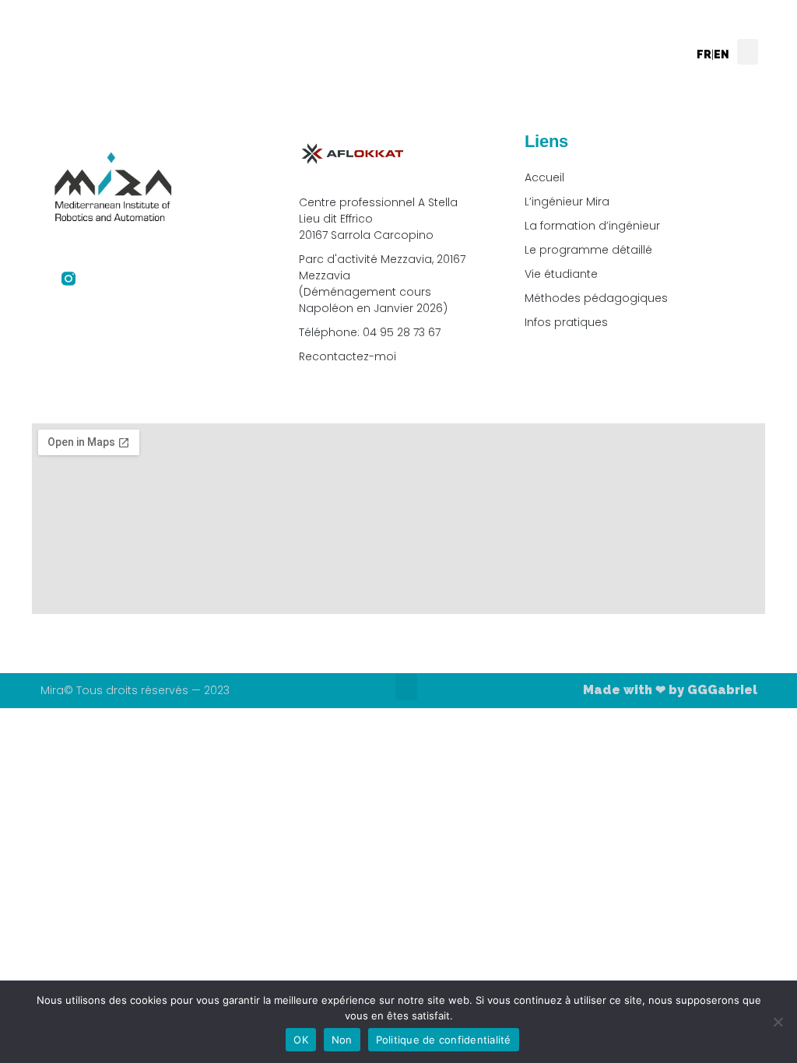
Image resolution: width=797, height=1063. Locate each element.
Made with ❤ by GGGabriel (670, 689)
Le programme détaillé (588, 250)
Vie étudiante (561, 274)
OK (300, 1039)
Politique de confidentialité (443, 1039)
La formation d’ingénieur (592, 225)
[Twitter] (98, 279)
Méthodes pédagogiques (596, 298)
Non (342, 1039)
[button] (747, 52)
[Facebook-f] (39, 279)
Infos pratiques (566, 322)
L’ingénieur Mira (567, 201)
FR (704, 54)
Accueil (544, 177)
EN (721, 54)
